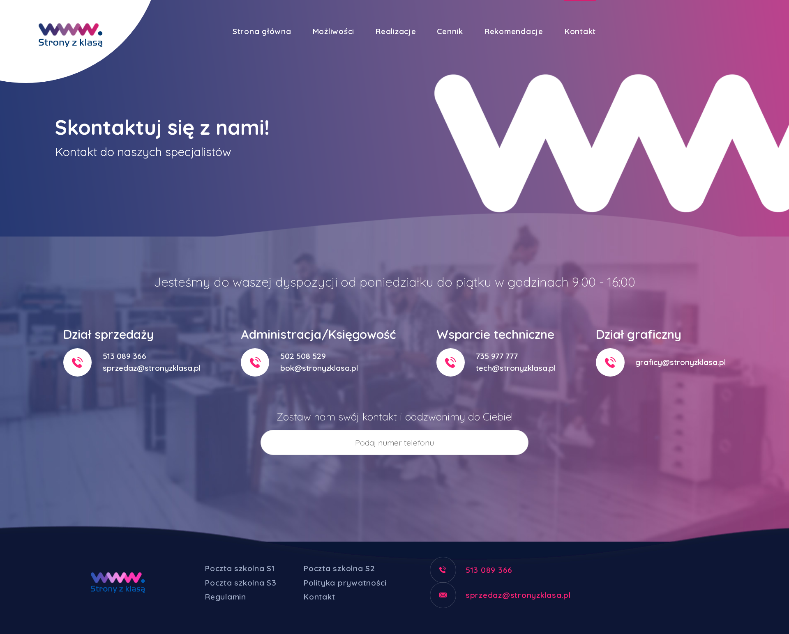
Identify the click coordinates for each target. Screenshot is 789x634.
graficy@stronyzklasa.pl (680, 362)
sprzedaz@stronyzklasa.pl (152, 368)
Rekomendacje (513, 31)
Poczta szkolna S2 (339, 568)
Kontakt (580, 31)
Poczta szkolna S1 (240, 568)
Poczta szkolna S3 (241, 583)
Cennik (450, 31)
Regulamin (225, 597)
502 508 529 (303, 356)
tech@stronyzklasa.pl (516, 368)
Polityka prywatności (345, 583)
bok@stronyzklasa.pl (319, 368)
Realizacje (395, 31)
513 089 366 (124, 356)
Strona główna (262, 31)
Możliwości (333, 31)
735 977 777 (497, 356)
